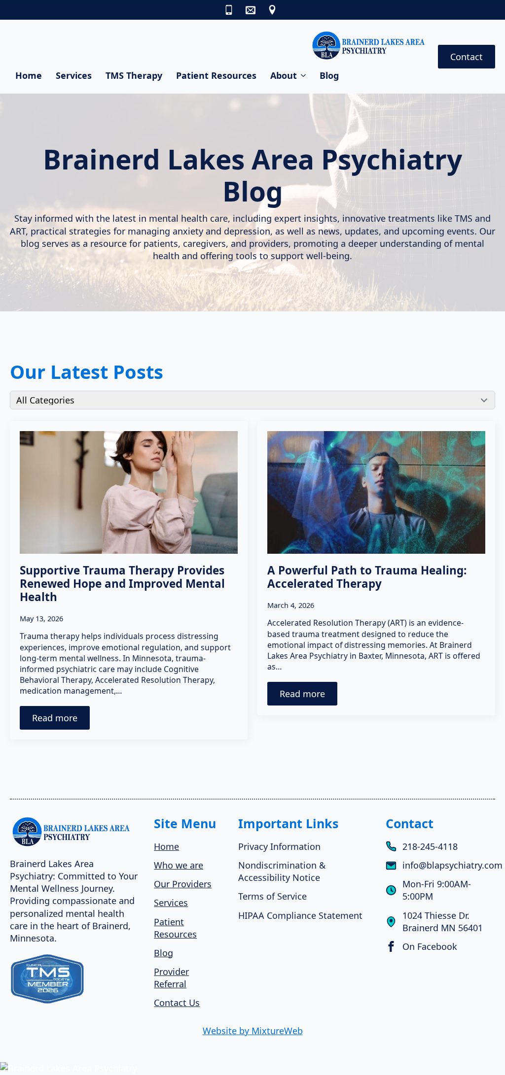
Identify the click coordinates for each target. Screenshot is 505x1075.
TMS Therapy (134, 75)
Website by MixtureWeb (253, 1031)
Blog (329, 75)
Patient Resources (216, 75)
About (283, 75)
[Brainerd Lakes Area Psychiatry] (252, 1068)
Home (28, 75)
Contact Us (177, 1002)
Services (74, 75)
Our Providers (183, 884)
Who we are (178, 865)
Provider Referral (171, 978)
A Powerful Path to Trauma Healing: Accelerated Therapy (367, 577)
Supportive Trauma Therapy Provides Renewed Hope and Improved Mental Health (122, 584)
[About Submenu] (304, 75)
